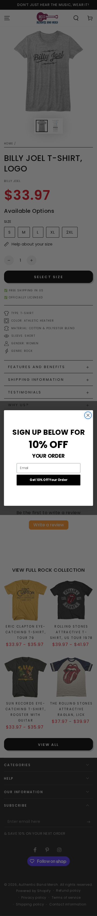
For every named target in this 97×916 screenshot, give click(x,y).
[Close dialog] (88, 415)
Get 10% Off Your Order (48, 480)
